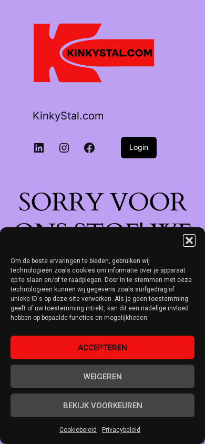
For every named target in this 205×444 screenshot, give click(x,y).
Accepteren (102, 347)
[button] (189, 240)
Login (138, 147)
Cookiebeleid (78, 429)
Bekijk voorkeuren (102, 405)
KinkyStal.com (68, 115)
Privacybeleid (121, 429)
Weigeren (103, 376)
